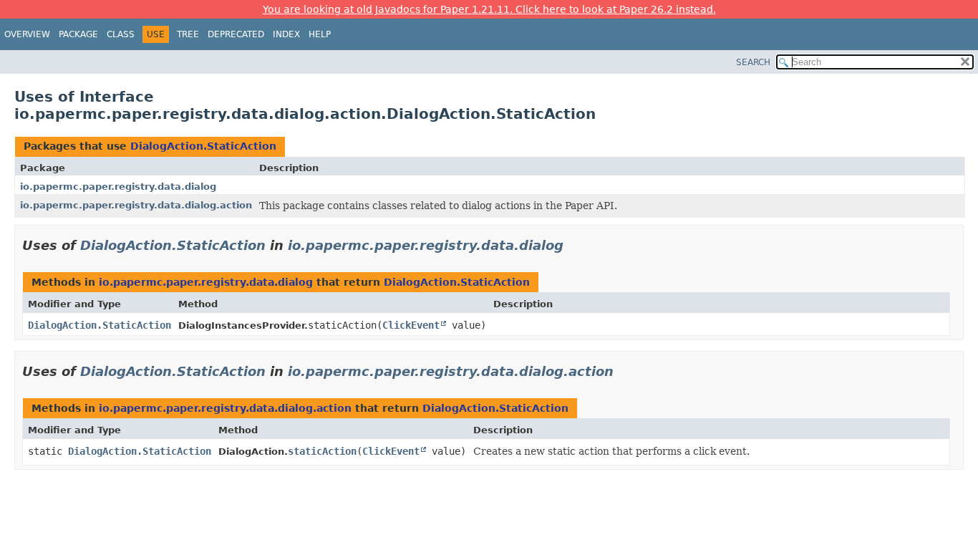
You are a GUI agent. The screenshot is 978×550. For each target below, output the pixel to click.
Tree (188, 34)
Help (320, 34)
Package (78, 34)
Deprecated (236, 34)
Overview (27, 34)
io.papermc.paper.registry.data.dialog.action (136, 205)
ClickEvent (411, 325)
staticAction (322, 451)
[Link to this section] (573, 245)
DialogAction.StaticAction (203, 146)
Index (286, 34)
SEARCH (753, 62)
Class (121, 34)
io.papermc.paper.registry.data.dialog (118, 186)
